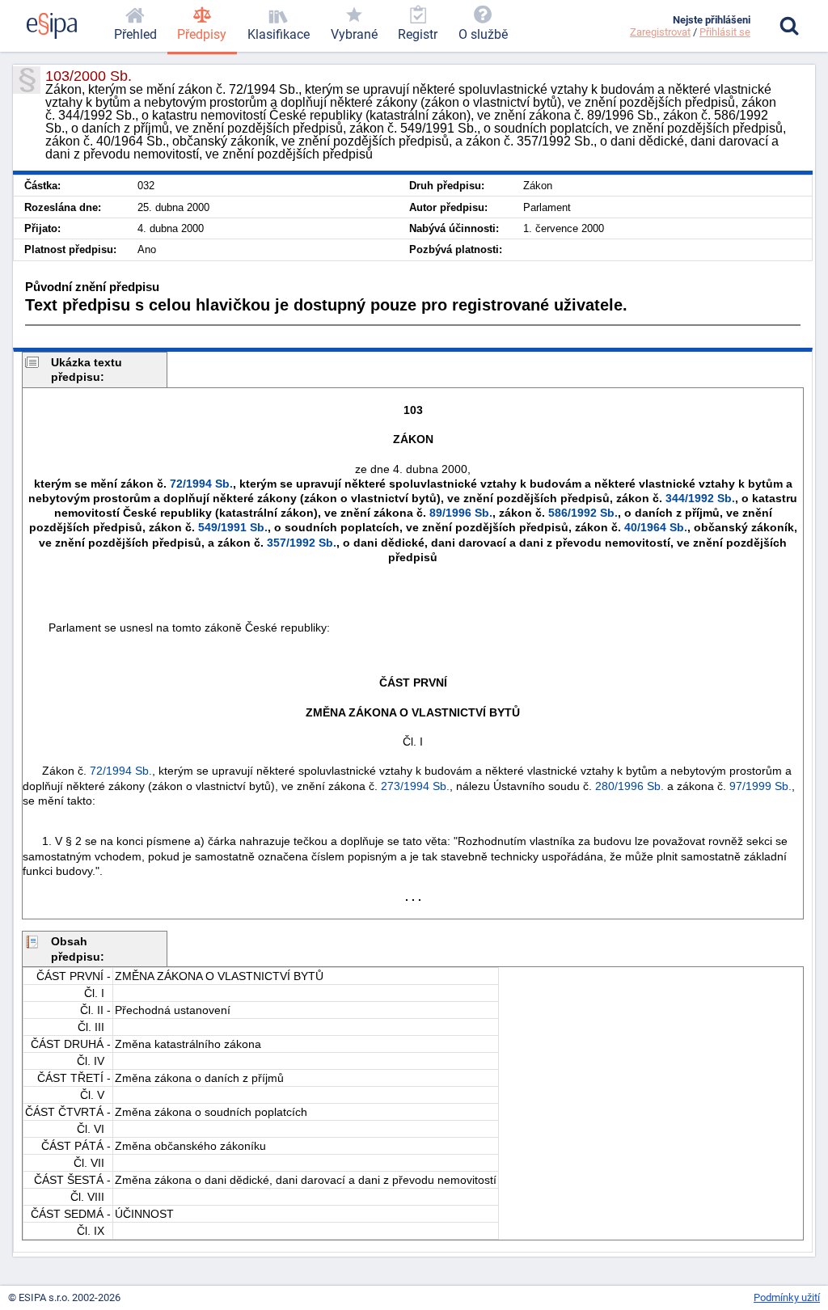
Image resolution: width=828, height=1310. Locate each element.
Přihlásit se (724, 32)
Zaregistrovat (660, 32)
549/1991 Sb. (233, 527)
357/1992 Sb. (301, 542)
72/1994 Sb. (201, 483)
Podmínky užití (787, 1297)
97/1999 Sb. (760, 786)
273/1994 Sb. (415, 786)
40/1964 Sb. (655, 527)
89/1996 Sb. (460, 512)
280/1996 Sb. (629, 786)
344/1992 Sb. (700, 498)
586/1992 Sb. (583, 512)
